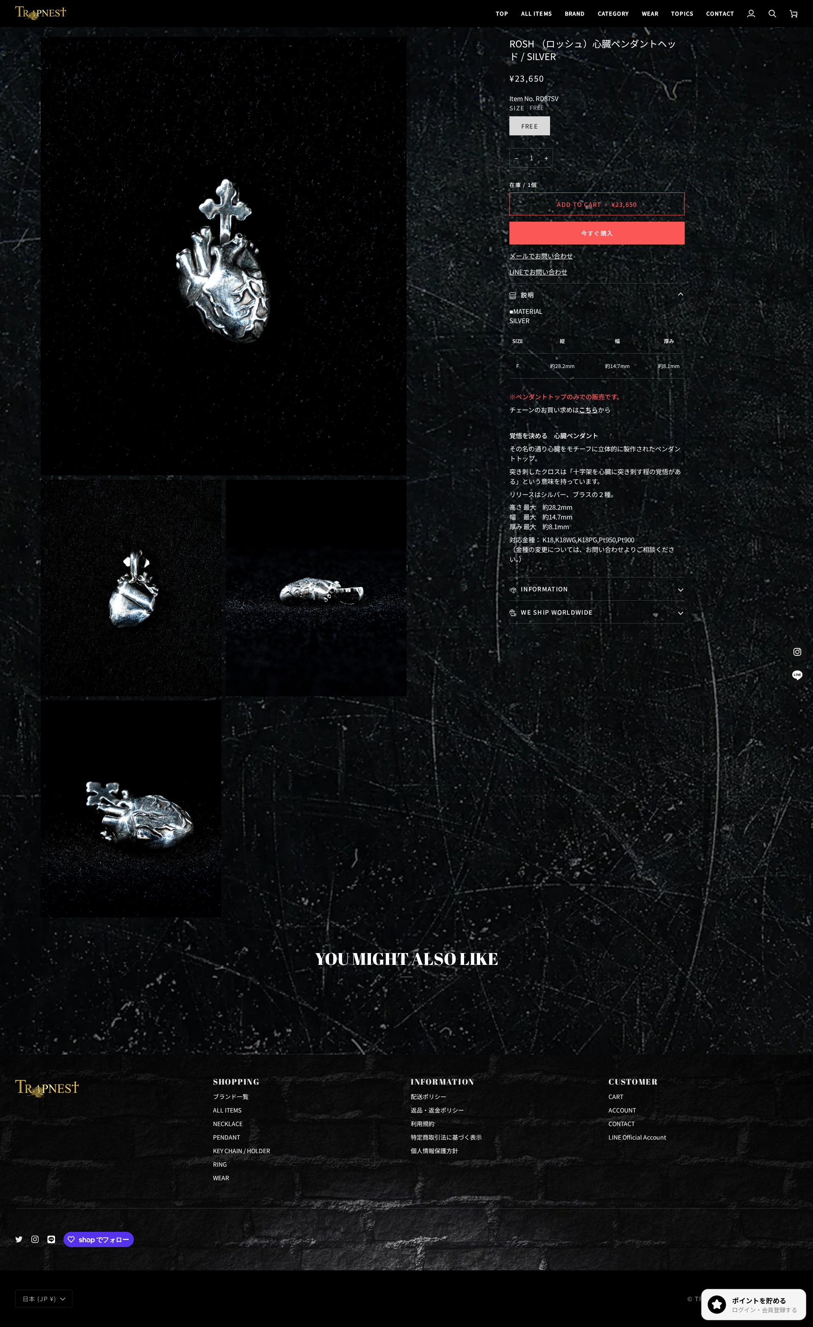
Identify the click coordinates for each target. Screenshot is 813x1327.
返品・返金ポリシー (437, 1110)
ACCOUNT (622, 1110)
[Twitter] (19, 1239)
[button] (575, 13)
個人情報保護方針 (434, 1150)
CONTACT (621, 1123)
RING (220, 1164)
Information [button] (443, 1081)
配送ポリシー (428, 1096)
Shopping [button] (236, 1081)
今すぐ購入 (597, 232)
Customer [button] (633, 1081)
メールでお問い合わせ (541, 255)
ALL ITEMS (227, 1110)
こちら (588, 409)
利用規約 (422, 1123)
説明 (526, 294)
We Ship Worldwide (556, 611)
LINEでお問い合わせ (538, 271)
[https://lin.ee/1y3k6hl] (51, 1239)
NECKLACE (228, 1123)
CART (615, 1096)
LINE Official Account (637, 1137)
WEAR (221, 1177)
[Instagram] (35, 1239)
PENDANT (226, 1137)
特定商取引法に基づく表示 (446, 1137)
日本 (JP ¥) (39, 1298)
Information (543, 588)
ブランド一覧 (231, 1096)
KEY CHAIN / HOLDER (241, 1150)
